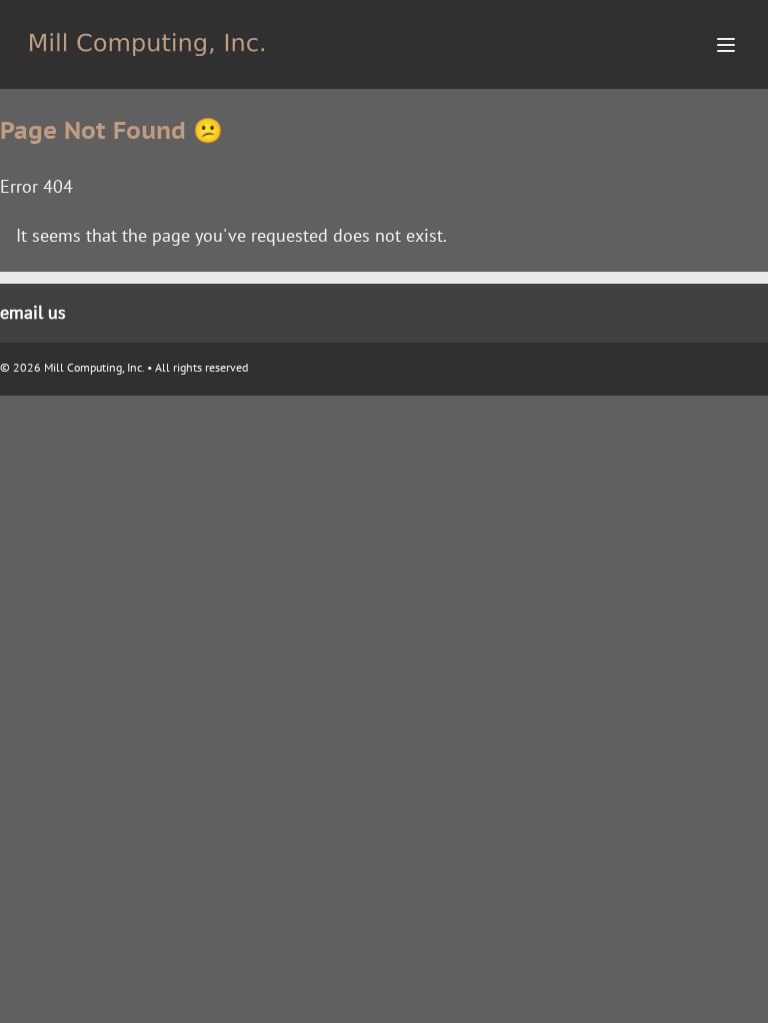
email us (33, 312)
